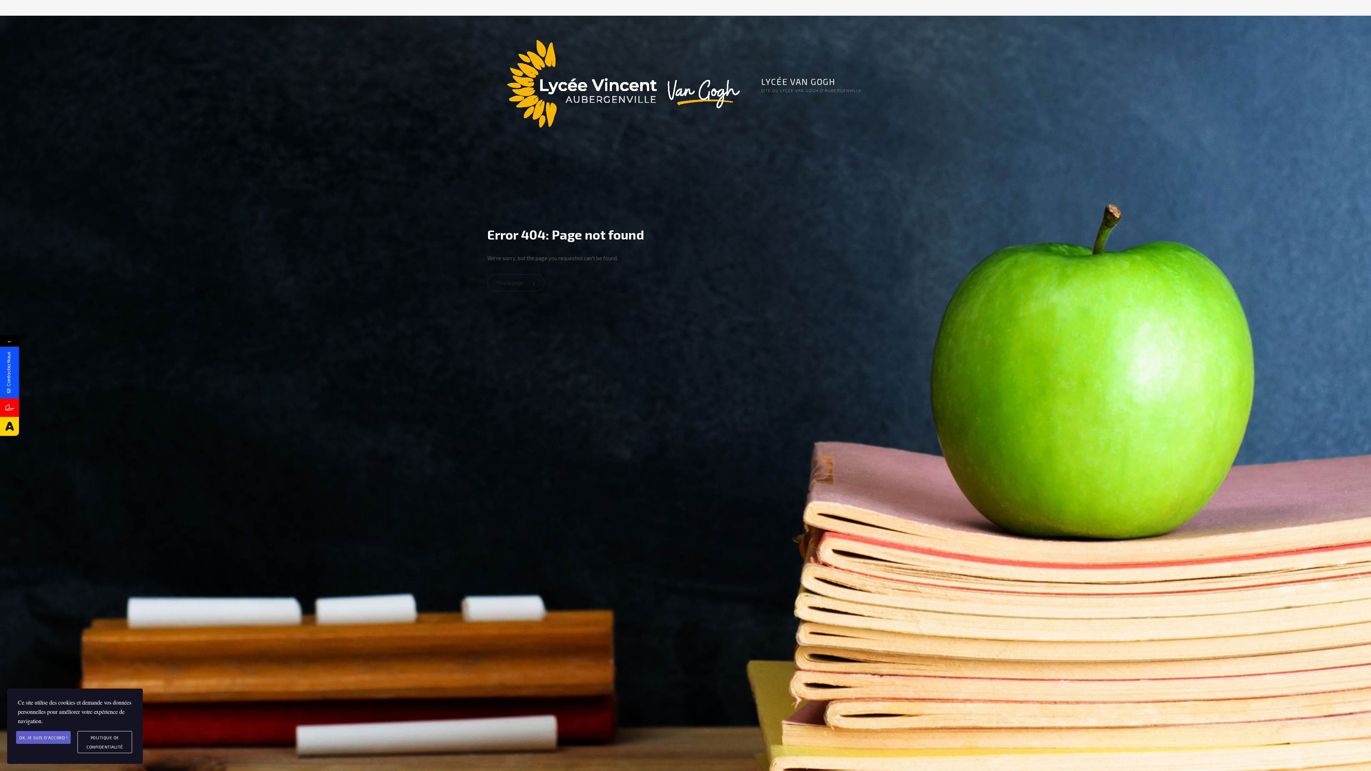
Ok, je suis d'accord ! (43, 737)
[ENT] (9, 407)
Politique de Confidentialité (104, 742)
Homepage (511, 282)
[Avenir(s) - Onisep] (9, 426)
